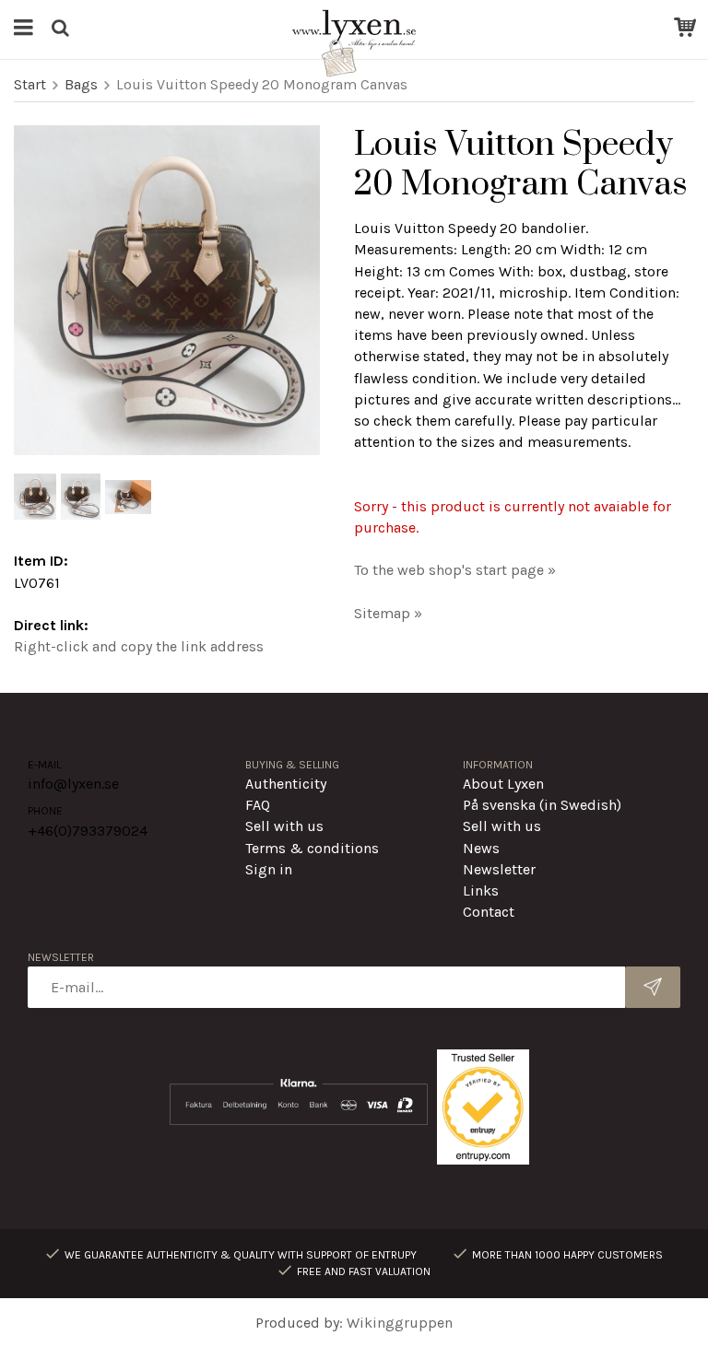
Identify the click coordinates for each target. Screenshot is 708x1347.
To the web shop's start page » (455, 570)
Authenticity (285, 783)
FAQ (257, 805)
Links (481, 890)
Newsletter (499, 869)
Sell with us (284, 826)
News (481, 848)
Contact (488, 911)
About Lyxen (503, 783)
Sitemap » (388, 613)
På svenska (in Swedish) (542, 805)
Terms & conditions (312, 848)
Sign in (268, 869)
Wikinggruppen (400, 1322)
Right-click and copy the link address (139, 646)
